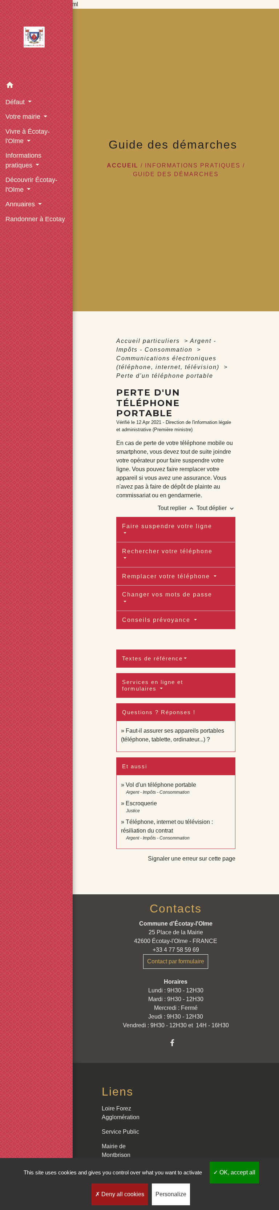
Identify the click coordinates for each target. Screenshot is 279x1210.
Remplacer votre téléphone (167, 576)
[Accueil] (36, 39)
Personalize (170, 1194)
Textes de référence (152, 658)
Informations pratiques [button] (23, 160)
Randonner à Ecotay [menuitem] (35, 219)
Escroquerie (141, 803)
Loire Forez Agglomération (121, 1112)
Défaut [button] (16, 102)
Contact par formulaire (175, 961)
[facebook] (176, 1042)
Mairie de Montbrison (116, 1150)
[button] (36, 86)
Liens (117, 1091)
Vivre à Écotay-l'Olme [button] (27, 136)
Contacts (176, 908)
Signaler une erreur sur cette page (191, 858)
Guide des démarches (176, 174)
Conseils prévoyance (157, 620)
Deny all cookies (122, 1194)
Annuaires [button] (21, 204)
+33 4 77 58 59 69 (176, 950)
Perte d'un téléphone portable (164, 376)
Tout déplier (216, 508)
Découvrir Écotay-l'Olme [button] (31, 184)
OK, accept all (236, 1172)
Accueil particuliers (149, 341)
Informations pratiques (192, 165)
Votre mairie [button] (23, 116)
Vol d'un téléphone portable (161, 785)
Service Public (120, 1132)
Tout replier (176, 508)
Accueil (122, 165)
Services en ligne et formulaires (152, 685)
